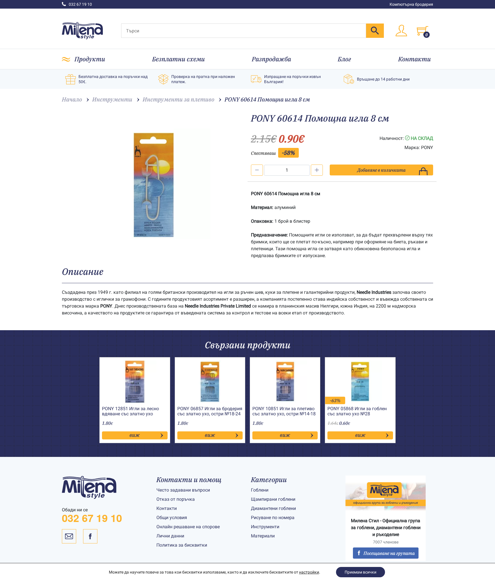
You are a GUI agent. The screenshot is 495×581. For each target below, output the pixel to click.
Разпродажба (271, 59)
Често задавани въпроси (183, 490)
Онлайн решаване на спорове (188, 526)
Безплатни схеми (178, 59)
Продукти (89, 59)
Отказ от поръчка (175, 499)
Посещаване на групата (389, 553)
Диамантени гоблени (273, 508)
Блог (344, 59)
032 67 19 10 (80, 4)
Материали (263, 536)
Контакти (414, 59)
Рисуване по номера (272, 517)
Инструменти (265, 526)
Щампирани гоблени (273, 499)
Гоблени (259, 490)
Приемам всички (360, 572)
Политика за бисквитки (181, 545)
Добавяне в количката (381, 170)
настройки (309, 572)
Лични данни (170, 536)
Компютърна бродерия (411, 4)
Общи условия (171, 517)
